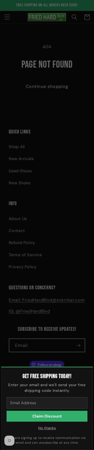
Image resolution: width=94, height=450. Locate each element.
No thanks (47, 428)
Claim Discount (47, 416)
